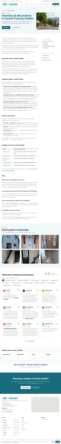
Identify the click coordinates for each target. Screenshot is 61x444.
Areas (31, 4)
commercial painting (11, 203)
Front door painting (7, 165)
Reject (52, 441)
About (43, 4)
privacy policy (16, 442)
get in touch (21, 123)
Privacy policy (24, 429)
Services (26, 4)
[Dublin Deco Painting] (10, 4)
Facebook (43, 419)
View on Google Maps (7, 411)
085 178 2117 (47, 1)
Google (47, 419)
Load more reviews (30, 341)
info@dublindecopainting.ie (54, 1)
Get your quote (25, 387)
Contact (47, 4)
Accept (57, 441)
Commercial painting (7, 162)
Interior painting (6, 151)
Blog (40, 4)
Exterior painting (6, 155)
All (3, 280)
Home (22, 4)
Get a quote (55, 4)
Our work (36, 4)
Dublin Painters (25, 422)
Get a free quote (19, 217)
